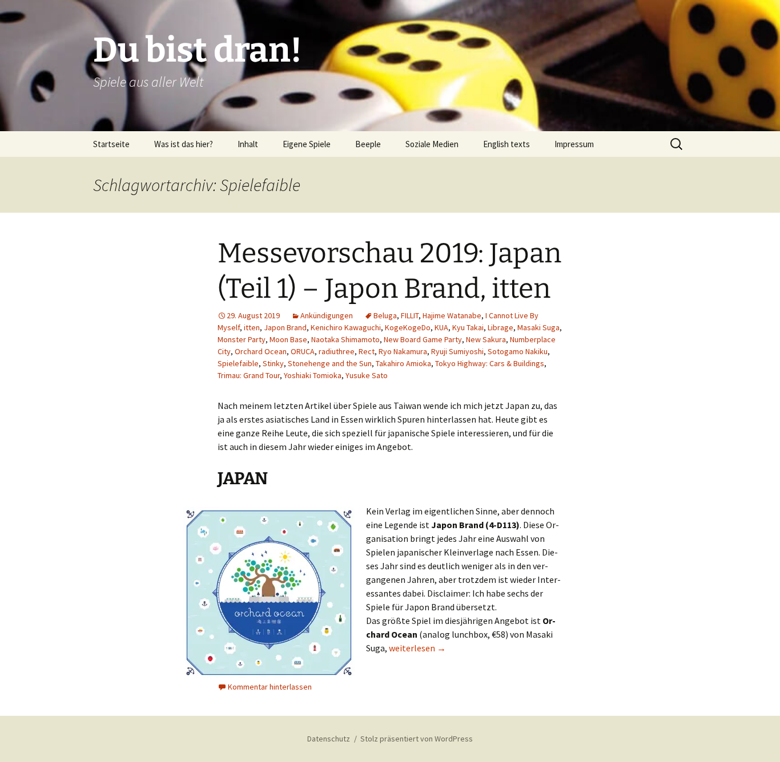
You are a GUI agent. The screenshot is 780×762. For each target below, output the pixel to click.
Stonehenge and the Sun (330, 363)
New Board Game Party (423, 339)
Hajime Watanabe (452, 315)
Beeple (368, 144)
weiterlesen (417, 648)
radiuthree (337, 351)
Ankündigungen (326, 315)
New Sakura (486, 339)
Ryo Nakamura (403, 351)
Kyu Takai (468, 327)
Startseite (111, 144)
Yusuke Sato (366, 375)
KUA (441, 327)
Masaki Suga (538, 327)
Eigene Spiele (307, 144)
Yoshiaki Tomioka (312, 375)
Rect (367, 351)
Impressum (574, 144)
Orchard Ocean (261, 351)
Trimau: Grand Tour (249, 375)
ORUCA (303, 351)
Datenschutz (328, 738)
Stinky (273, 363)
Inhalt (248, 144)
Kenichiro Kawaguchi (346, 327)
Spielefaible (238, 363)
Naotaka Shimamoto (345, 339)
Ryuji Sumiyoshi (457, 351)
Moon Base (288, 339)
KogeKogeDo (408, 327)
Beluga (385, 315)
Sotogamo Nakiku (518, 351)
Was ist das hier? (183, 144)
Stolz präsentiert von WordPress (416, 738)
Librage (500, 327)
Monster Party (242, 339)
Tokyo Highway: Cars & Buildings (489, 363)
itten (252, 327)
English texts (506, 144)
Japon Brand (285, 327)
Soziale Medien (432, 144)
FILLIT (410, 315)
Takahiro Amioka (403, 363)
